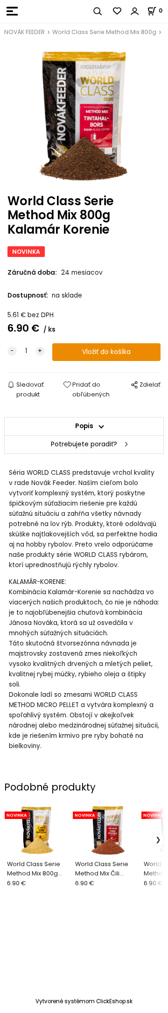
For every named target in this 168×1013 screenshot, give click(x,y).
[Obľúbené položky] (117, 11)
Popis (84, 426)
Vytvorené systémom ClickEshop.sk (84, 1001)
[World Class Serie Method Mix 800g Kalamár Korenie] (84, 115)
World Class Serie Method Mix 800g (104, 32)
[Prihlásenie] (135, 11)
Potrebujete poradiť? (84, 444)
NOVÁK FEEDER (24, 32)
